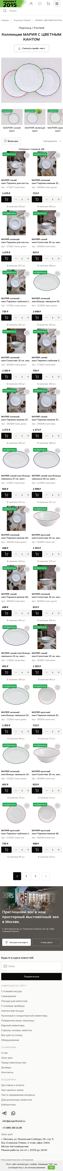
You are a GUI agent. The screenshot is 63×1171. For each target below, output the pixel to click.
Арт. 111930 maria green (44, 305)
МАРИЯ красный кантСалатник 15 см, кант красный (46, 773)
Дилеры (6, 1067)
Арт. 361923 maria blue (43, 660)
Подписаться (31, 976)
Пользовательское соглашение (17, 1159)
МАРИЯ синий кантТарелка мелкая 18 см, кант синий (14, 596)
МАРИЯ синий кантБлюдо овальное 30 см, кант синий (46, 477)
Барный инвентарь (13, 1025)
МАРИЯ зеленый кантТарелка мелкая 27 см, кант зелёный (14, 418)
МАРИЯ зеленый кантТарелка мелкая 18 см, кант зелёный (14, 536)
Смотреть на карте (18, 942)
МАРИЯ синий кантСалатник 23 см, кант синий (46, 655)
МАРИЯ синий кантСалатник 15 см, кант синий (46, 241)
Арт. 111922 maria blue (13, 660)
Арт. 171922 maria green (13, 305)
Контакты (7, 1072)
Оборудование (10, 1039)
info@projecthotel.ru (13, 1121)
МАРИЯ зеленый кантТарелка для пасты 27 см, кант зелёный (14, 241)
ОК (51, 1167)
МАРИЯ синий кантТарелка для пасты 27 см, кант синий (14, 182)
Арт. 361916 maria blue (43, 246)
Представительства (13, 1062)
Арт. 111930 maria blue (43, 483)
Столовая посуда (11, 991)
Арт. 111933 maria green (13, 719)
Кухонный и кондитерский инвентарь (24, 1015)
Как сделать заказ (12, 1089)
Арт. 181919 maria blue (13, 601)
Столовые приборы (12, 1005)
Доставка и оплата (12, 1085)
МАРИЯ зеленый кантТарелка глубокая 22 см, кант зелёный (15, 300)
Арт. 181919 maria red (43, 837)
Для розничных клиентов (16, 1099)
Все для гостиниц (11, 1035)
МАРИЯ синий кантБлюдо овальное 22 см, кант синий (15, 655)
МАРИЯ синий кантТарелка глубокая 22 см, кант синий (46, 359)
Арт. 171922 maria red (12, 837)
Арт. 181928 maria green (13, 423)
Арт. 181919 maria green (13, 542)
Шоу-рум (7, 1134)
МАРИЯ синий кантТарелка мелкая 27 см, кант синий (45, 418)
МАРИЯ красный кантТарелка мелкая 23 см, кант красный (45, 714)
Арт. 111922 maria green (13, 778)
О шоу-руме (46, 942)
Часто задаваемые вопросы (18, 1094)
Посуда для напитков (14, 1000)
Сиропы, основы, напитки (16, 1030)
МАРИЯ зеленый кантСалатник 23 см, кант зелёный (16, 359)
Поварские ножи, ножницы (17, 1020)
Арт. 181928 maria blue (43, 423)
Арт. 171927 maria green (13, 246)
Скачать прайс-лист (33, 48)
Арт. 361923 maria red (43, 542)
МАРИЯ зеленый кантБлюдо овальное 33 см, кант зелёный (14, 714)
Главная (5, 20)
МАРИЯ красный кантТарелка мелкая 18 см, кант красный (45, 832)
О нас (4, 1052)
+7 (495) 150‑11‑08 (12, 1127)
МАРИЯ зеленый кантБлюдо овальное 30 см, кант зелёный (45, 300)
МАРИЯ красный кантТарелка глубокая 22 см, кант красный (15, 832)
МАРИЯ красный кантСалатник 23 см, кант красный (46, 536)
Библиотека (8, 1104)
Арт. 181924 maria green (44, 187)
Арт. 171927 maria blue (13, 187)
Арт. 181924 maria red (43, 719)
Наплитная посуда (12, 1010)
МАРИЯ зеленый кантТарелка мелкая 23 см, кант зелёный (45, 182)
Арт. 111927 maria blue (13, 483)
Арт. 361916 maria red (43, 778)
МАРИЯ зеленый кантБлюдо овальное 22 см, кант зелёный (14, 773)
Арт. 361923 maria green (13, 364)
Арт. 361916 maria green (44, 601)
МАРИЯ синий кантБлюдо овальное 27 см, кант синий (15, 477)
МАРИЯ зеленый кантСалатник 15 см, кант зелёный (46, 596)
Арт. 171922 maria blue (43, 364)
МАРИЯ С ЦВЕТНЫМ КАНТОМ (48, 20)
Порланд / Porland (22, 20)
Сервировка (8, 996)
